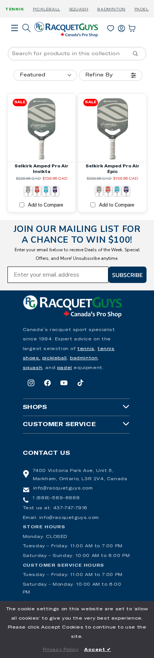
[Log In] (121, 27)
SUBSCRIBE (127, 274)
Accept (97, 650)
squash (33, 368)
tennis (86, 349)
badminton (84, 358)
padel (64, 368)
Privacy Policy (60, 650)
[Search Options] (138, 53)
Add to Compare (45, 205)
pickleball (54, 358)
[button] (14, 38)
